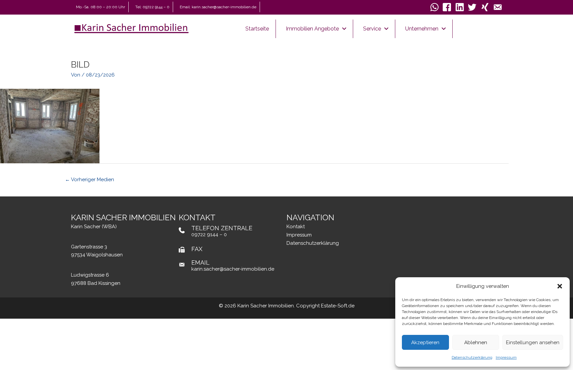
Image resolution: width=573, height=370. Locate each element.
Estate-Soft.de (337, 306)
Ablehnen (475, 342)
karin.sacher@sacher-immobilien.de (232, 269)
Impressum (506, 357)
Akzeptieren (425, 342)
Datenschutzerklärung (472, 357)
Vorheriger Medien (89, 180)
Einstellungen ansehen (532, 342)
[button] (559, 286)
